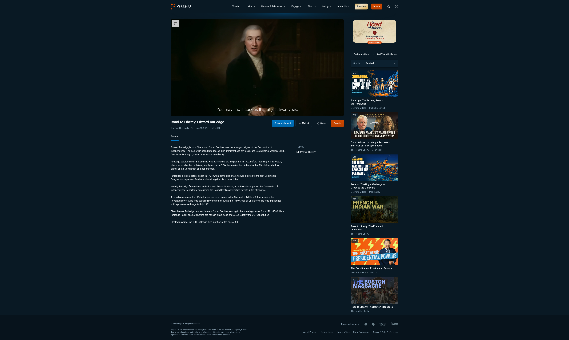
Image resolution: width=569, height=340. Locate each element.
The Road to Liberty (180, 128)
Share (323, 123)
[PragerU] (181, 6)
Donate (376, 6)
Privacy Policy (327, 332)
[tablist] (257, 158)
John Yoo (373, 272)
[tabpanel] (257, 207)
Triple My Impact (283, 123)
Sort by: (357, 63)
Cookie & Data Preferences (385, 332)
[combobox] (380, 63)
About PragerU (310, 332)
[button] (176, 111)
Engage (295, 6)
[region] (257, 67)
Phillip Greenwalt (377, 108)
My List (305, 123)
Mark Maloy (374, 192)
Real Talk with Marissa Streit (390, 54)
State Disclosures (361, 332)
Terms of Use (343, 332)
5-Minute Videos (361, 54)
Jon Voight (377, 150)
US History (310, 172)
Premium (361, 6)
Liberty (299, 172)
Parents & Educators (271, 6)
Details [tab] (174, 156)
